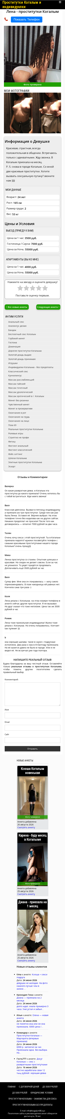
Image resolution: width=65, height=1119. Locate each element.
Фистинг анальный (18, 445)
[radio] (20, 288)
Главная (11, 1086)
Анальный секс (16, 321)
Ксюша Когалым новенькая (32, 771)
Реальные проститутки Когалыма (25, 429)
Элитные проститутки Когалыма (25, 462)
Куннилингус (15, 375)
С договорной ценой (29, 1086)
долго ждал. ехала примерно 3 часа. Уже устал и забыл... (32, 1008)
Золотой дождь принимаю (22, 359)
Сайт (7, 734)
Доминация (14, 346)
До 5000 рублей (19, 1092)
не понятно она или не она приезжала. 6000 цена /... (31, 1025)
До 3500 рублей (49, 1086)
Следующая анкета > (48, 307)
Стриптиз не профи (18, 437)
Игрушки (13, 363)
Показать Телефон (27, 19)
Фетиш (11, 441)
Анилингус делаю (17, 325)
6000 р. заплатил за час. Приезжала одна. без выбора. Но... (32, 1050)
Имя (7, 709)
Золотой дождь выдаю (19, 354)
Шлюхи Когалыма (17, 458)
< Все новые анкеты (16, 307)
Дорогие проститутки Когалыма (25, 350)
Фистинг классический (20, 449)
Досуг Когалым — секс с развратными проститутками (32, 1061)
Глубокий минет (16, 338)
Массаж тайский (16, 383)
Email (7, 722)
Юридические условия (42, 1092)
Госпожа (12, 342)
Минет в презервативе (20, 408)
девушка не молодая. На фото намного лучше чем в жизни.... (32, 986)
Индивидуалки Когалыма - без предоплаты (30, 367)
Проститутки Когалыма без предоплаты (32, 1104)
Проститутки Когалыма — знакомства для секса (32, 1098)
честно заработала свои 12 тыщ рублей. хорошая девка (31, 1072)
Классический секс (18, 371)
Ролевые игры (15, 433)
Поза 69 (12, 425)
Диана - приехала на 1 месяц (32, 904)
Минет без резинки (18, 400)
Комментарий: (11, 679)
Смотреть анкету (26, 827)
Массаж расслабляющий (21, 379)
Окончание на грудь (19, 416)
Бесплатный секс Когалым (22, 334)
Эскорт (11, 466)
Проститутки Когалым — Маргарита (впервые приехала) (29, 1038)
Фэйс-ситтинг (15, 454)
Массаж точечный (18, 387)
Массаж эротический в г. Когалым (26, 396)
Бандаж (12, 330)
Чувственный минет (18, 404)
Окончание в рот (17, 412)
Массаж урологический (20, 392)
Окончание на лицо (18, 420)
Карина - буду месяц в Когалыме (33, 837)
